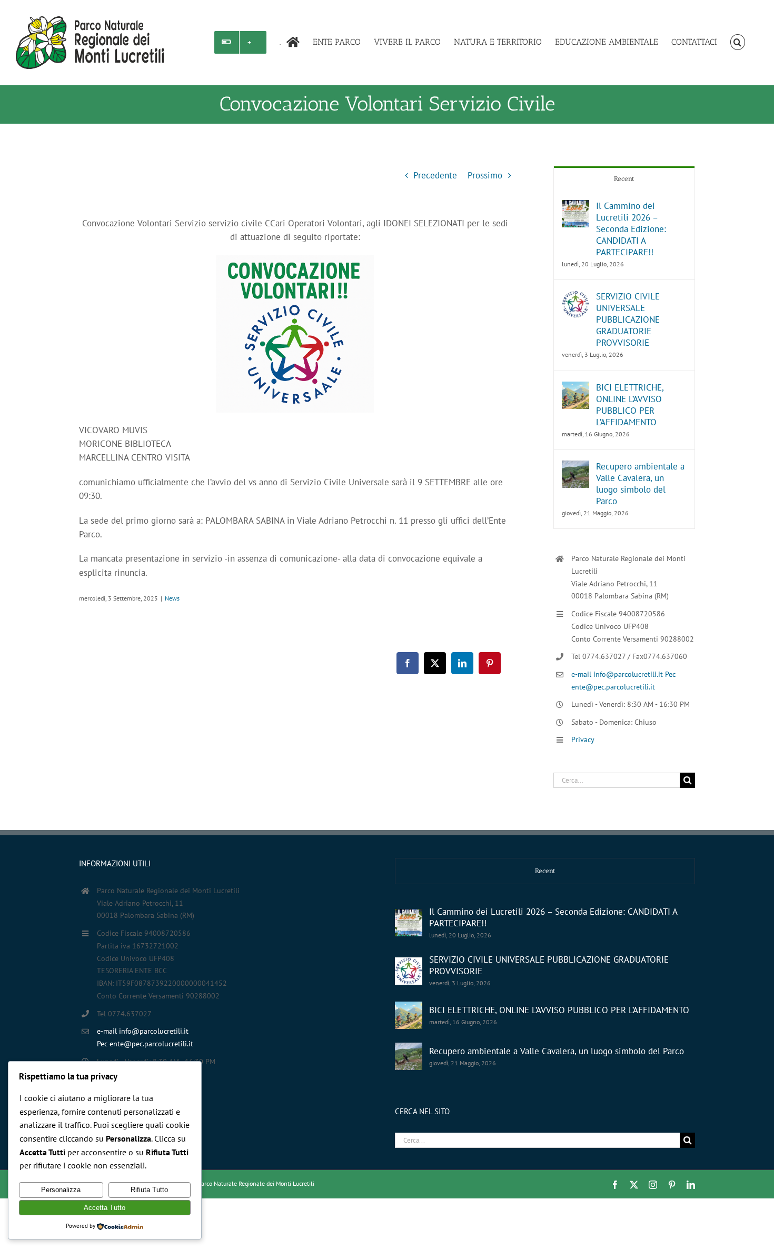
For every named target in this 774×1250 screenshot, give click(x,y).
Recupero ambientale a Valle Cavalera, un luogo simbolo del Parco (640, 484)
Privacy (582, 739)
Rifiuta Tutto (149, 1190)
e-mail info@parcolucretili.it (618, 674)
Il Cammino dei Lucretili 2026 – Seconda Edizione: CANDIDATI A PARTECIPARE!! (631, 229)
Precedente (435, 175)
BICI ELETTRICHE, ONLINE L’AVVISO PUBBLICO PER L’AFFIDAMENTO (629, 405)
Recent (624, 179)
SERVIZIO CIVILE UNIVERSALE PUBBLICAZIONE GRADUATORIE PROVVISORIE (628, 319)
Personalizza (61, 1190)
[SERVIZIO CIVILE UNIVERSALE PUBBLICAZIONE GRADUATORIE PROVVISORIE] (575, 297)
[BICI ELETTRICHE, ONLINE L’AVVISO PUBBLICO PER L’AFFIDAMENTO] (575, 388)
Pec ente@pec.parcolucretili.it (145, 1043)
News (172, 598)
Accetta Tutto (104, 1208)
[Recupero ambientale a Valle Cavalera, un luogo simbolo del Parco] (575, 467)
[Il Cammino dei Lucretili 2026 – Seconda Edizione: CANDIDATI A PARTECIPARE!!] (575, 207)
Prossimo (485, 175)
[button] (737, 42)
